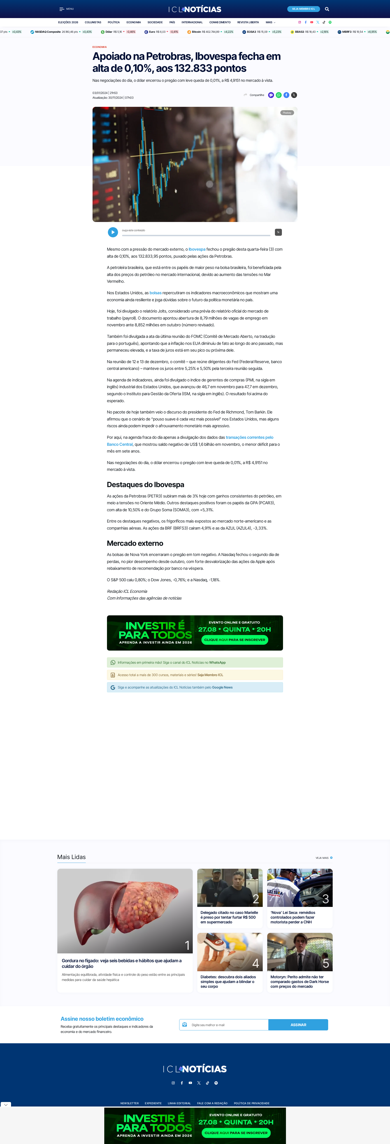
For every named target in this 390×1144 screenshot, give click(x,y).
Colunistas (93, 22)
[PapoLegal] (271, 95)
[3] (300, 887)
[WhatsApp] (279, 95)
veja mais (323, 857)
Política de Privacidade (252, 1103)
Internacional (192, 22)
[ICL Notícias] (195, 9)
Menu (70, 8)
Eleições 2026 (68, 22)
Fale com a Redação (212, 1103)
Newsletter (130, 1103)
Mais (269, 22)
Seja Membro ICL (303, 8)
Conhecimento (220, 22)
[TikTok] (324, 22)
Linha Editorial (179, 1103)
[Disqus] (195, 761)
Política (114, 22)
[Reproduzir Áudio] (113, 232)
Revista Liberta (248, 22)
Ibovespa (197, 249)
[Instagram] (299, 22)
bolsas (156, 292)
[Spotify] (330, 22)
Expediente (153, 1103)
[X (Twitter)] (317, 22)
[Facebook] (305, 22)
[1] (125, 910)
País (172, 22)
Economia (134, 22)
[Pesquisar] (327, 9)
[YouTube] (311, 22)
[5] (300, 952)
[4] (230, 952)
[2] (230, 887)
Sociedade (155, 22)
